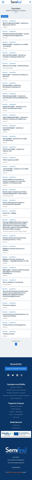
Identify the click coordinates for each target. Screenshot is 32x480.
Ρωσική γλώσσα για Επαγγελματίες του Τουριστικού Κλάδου (15, 315)
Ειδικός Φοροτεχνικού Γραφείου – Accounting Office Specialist (14, 203)
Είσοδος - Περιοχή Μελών (16, 414)
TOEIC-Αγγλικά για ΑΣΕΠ (11, 160)
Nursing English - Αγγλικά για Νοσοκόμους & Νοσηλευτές (12, 86)
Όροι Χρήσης (16, 457)
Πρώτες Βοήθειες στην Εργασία (13, 282)
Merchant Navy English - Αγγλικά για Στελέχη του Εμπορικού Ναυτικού (14, 56)
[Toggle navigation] (3, 2)
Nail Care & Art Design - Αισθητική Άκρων (16, 66)
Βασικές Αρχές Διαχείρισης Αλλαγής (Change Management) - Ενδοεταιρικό (15, 192)
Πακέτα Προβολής (16, 409)
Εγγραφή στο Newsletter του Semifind (16, 368)
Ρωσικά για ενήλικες (9, 305)
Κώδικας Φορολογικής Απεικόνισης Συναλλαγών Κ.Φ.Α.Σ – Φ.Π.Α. (14, 238)
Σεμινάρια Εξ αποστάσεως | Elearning (16, 390)
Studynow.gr (16, 425)
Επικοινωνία (16, 417)
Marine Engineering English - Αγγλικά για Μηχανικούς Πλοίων (15, 24)
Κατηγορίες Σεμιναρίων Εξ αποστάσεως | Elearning (16, 395)
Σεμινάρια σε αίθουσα (16, 387)
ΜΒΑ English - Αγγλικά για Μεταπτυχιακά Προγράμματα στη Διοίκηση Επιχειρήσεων (16, 271)
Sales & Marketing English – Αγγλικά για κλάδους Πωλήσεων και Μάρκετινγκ (15, 118)
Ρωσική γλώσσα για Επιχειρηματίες (14, 325)
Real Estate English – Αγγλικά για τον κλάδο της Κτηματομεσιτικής (14, 107)
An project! (16, 472)
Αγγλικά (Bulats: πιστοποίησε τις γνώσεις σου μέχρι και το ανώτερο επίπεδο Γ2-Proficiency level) (14, 181)
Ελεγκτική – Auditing (9, 213)
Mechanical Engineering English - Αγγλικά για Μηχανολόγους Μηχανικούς (16, 34)
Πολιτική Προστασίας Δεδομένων (16, 460)
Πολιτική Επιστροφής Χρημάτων (16, 462)
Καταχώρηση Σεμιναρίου (16, 406)
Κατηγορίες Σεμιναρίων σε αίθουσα (16, 393)
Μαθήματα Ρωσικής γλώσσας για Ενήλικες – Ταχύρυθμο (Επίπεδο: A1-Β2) (15, 260)
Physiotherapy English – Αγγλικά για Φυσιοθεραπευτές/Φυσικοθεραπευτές (15, 97)
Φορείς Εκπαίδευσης (16, 398)
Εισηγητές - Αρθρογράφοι (16, 411)
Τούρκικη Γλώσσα (8, 334)
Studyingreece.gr (16, 428)
